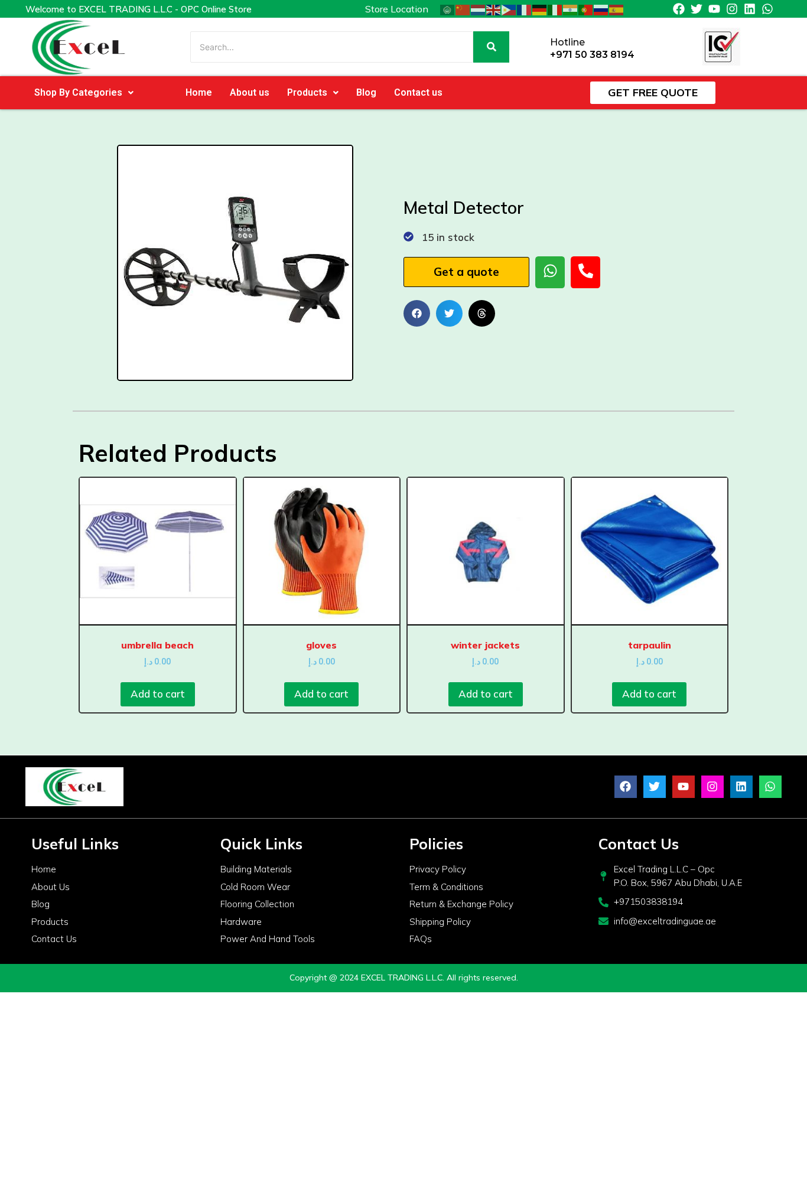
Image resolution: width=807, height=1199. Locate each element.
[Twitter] (696, 9)
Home (199, 92)
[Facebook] (679, 9)
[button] (83, 92)
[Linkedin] (750, 9)
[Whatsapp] (767, 9)
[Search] (491, 47)
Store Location (396, 9)
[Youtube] (714, 9)
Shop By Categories (78, 92)
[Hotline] (536, 47)
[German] (540, 9)
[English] (494, 9)
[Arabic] (447, 9)
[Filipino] (509, 9)
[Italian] (555, 9)
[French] (524, 9)
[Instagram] (732, 9)
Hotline (567, 42)
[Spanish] (616, 9)
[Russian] (601, 9)
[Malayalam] (570, 9)
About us (249, 92)
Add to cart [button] (158, 694)
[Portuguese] (586, 9)
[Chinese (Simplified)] (463, 9)
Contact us (418, 92)
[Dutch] (478, 9)
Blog (366, 92)
